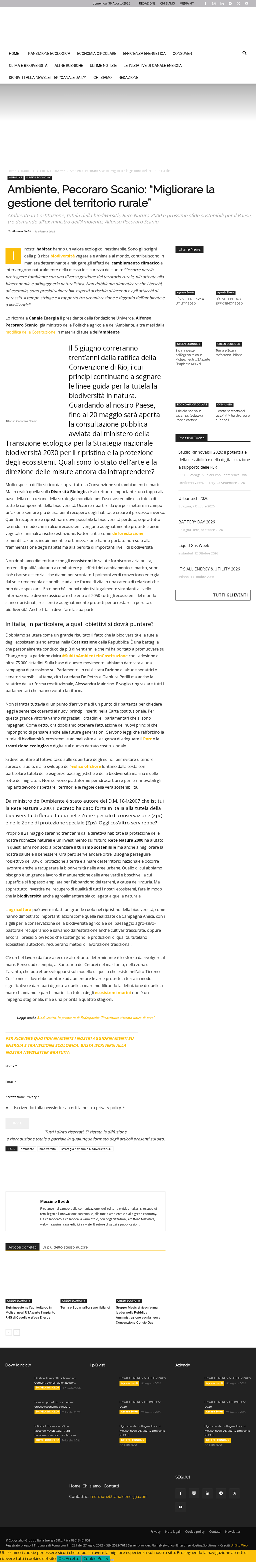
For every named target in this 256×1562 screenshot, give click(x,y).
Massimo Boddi (21, 231)
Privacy (155, 1531)
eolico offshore (86, 766)
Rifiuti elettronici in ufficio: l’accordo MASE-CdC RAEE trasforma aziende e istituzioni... (56, 1430)
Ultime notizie (103, 65)
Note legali (172, 1531)
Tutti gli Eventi (230, 595)
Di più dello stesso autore (65, 1247)
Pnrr (147, 739)
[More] (91, 1170)
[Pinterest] (33, 1170)
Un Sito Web (239, 1545)
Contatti (111, 1486)
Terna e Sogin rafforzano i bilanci (85, 1307)
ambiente (27, 1149)
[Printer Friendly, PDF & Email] (152, 1036)
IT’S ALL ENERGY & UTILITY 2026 (209, 569)
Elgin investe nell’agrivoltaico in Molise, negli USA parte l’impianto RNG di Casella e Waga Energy (30, 1312)
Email (11, 1081)
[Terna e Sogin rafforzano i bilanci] (85, 1286)
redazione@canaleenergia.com (119, 1496)
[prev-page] (9, 1332)
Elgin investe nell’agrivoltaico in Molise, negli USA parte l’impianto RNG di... (142, 1430)
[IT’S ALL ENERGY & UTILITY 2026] (193, 283)
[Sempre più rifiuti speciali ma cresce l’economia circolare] (18, 1408)
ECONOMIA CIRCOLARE (192, 404)
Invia (17, 1123)
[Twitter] (238, 3)
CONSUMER (224, 404)
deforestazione (128, 533)
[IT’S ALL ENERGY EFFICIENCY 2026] (233, 283)
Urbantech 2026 (193, 498)
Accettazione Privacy (22, 1097)
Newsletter (232, 1531)
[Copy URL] (79, 1170)
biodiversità (62, 256)
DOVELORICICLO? (47, 1387)
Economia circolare (96, 53)
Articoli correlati (22, 1247)
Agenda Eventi (185, 292)
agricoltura (19, 909)
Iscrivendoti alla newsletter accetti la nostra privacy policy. (69, 1107)
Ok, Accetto (69, 1558)
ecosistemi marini (113, 992)
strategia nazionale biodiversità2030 (86, 1149)
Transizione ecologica (48, 53)
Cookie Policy (96, 1558)
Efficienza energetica (144, 53)
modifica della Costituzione (31, 332)
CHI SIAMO (167, 3)
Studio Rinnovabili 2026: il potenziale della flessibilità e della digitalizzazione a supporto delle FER (214, 459)
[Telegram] (230, 3)
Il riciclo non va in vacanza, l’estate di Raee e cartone (189, 415)
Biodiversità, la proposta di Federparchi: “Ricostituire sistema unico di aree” (95, 1018)
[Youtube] (246, 3)
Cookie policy (194, 1531)
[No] (112, 1560)
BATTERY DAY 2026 (196, 522)
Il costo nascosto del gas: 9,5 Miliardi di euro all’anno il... (233, 415)
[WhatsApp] (45, 1170)
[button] (244, 54)
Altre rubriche (68, 65)
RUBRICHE (28, 171)
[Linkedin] (222, 3)
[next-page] (17, 1332)
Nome (11, 1066)
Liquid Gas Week (193, 545)
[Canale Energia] (128, 27)
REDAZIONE (147, 3)
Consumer (182, 53)
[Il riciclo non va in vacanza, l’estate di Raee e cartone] (193, 395)
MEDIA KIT (187, 3)
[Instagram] (214, 3)
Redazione (128, 77)
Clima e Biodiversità (28, 65)
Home (14, 53)
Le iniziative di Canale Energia (153, 65)
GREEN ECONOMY (52, 171)
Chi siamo (103, 77)
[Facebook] (205, 3)
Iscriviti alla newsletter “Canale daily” (47, 77)
